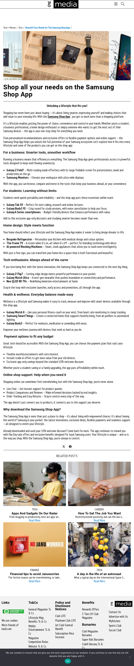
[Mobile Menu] (116, 4)
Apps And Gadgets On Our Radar (35, 513)
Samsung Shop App (59, 116)
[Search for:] (121, 4)
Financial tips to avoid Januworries (34, 574)
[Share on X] (63, 446)
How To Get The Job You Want (99, 513)
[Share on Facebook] (70, 446)
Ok (67, 661)
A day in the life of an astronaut (99, 574)
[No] (130, 657)
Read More (34, 520)
